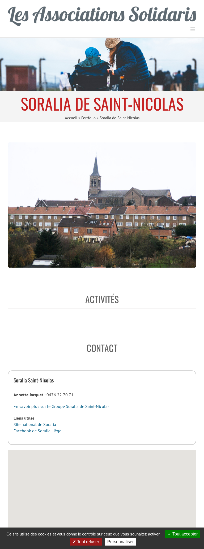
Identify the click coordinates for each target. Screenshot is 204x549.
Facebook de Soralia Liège (37, 430)
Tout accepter (184, 534)
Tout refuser (87, 541)
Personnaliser (120, 541)
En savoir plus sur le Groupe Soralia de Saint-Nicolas (61, 406)
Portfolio (88, 117)
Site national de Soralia (35, 424)
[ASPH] (102, 64)
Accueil (71, 117)
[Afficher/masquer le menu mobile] (193, 29)
